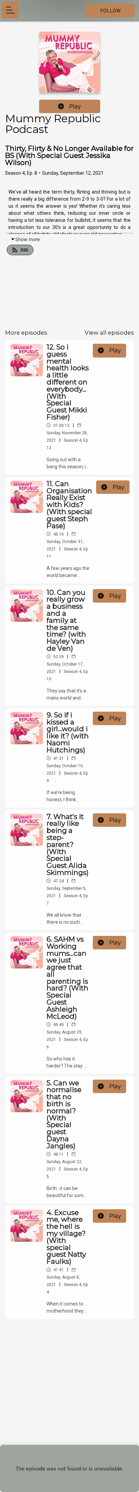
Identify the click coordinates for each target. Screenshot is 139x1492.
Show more (27, 239)
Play (75, 106)
